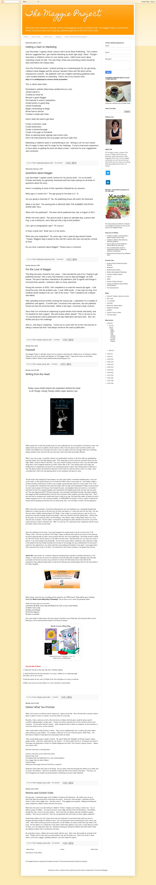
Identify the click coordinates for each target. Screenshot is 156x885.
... (112, 345)
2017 (109, 375)
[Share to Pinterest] (75, 163)
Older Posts (94, 849)
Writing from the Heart (38, 374)
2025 (109, 354)
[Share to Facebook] (73, 163)
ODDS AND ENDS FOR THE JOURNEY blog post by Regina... (112, 334)
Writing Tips (48, 37)
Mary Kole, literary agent (114, 305)
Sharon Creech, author (114, 312)
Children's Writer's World (114, 274)
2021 (109, 364)
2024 (109, 356)
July (110, 325)
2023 (109, 359)
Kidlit (108, 279)
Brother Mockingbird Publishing (117, 272)
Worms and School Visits (39, 792)
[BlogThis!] (69, 163)
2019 (109, 370)
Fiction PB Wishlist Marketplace (76, 37)
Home (26, 37)
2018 (109, 372)
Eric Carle (110, 298)
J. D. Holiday (111, 301)
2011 (109, 380)
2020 (109, 367)
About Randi (36, 37)
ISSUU (109, 277)
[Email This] (67, 163)
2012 (109, 378)
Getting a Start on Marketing (41, 46)
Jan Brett (109, 303)
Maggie (58, 37)
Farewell (30, 349)
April (110, 350)
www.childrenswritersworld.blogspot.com (57, 358)
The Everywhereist (113, 288)
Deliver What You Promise (40, 707)
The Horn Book (111, 315)
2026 (109, 323)
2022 (109, 362)
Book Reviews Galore (113, 270)
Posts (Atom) (38, 853)
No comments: (59, 163)
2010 (109, 383)
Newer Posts (30, 849)
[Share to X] (71, 163)
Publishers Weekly (113, 308)
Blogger (105, 870)
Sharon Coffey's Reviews (115, 281)
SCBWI (109, 310)
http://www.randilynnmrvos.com (58, 89)
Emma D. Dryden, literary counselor (118, 296)
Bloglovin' (110, 267)
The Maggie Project (63, 14)
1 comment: (56, 339)
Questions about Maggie (39, 173)
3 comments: (60, 259)
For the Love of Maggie (38, 269)
